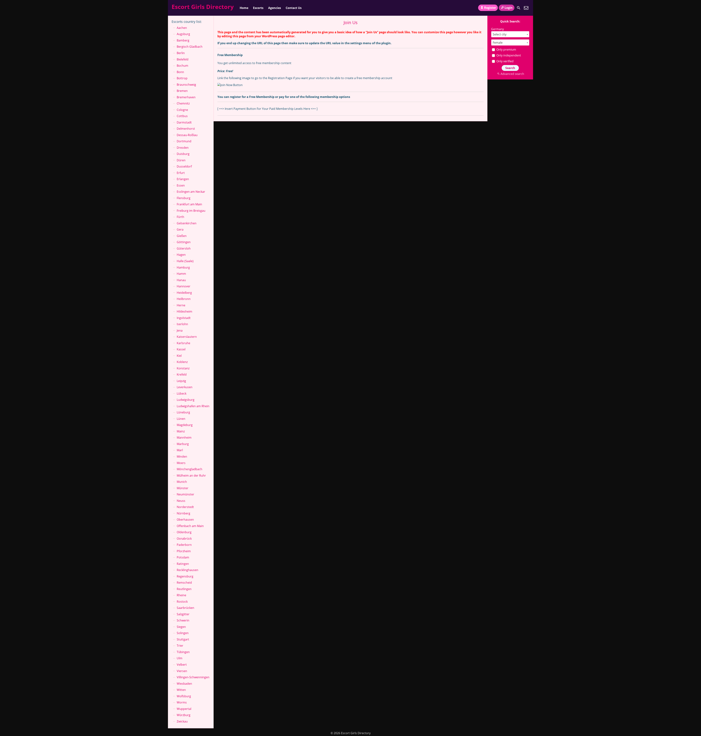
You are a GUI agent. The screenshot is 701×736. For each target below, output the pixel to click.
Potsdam (183, 557)
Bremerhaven (186, 97)
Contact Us (294, 8)
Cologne (182, 110)
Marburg (183, 444)
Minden (182, 456)
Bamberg (183, 40)
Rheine (181, 595)
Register (490, 8)
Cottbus (182, 116)
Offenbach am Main (190, 526)
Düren (181, 160)
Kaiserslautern (187, 337)
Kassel (181, 349)
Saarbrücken (185, 608)
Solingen (183, 633)
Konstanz (183, 368)
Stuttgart (183, 639)
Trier (180, 646)
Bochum (182, 66)
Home (244, 8)
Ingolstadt (184, 318)
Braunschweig (186, 85)
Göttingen (184, 242)
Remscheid (184, 583)
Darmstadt (184, 122)
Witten (181, 690)
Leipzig (181, 381)
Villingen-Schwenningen (193, 677)
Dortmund (184, 141)
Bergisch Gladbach (189, 47)
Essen (181, 185)
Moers (181, 463)
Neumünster (185, 494)
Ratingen (183, 564)
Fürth (180, 217)
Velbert (182, 665)
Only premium (506, 49)
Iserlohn (182, 324)
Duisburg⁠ (183, 154)
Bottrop (182, 78)
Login (509, 8)
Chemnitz (183, 103)
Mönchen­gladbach (189, 469)
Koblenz (182, 362)
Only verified (505, 61)
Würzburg (183, 715)
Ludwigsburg (185, 400)
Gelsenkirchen (186, 223)
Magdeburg (185, 425)
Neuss (181, 501)
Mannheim (184, 437)
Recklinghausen (187, 570)
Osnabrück (184, 539)
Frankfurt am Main (189, 204)
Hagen (181, 255)
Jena (180, 330)
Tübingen (183, 652)
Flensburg (183, 198)
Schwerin (183, 620)
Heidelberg (184, 293)
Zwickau (182, 721)
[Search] (518, 8)
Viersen (182, 671)
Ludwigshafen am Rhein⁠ (193, 406)
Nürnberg (183, 513)
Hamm (181, 274)
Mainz (181, 431)
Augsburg (183, 34)
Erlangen (183, 179)
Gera (180, 229)
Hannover (183, 286)
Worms (182, 702)
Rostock (182, 602)
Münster (182, 488)
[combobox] (510, 34)
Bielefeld (182, 59)
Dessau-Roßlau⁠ (187, 135)
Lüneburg (183, 412)
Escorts (258, 8)
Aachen (182, 28)
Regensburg (185, 576)
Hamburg (183, 267)
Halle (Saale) (185, 261)
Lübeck (181, 393)
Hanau (181, 280)
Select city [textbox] (499, 34)
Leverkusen (184, 387)
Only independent (508, 55)
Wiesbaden (184, 684)
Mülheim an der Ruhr (191, 475)
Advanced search (512, 74)
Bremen (182, 91)
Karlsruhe (183, 343)
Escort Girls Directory (203, 7)
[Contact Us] (526, 8)
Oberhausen (185, 520)
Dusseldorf (184, 166)
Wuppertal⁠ (184, 709)
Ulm (179, 658)
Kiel (179, 356)
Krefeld (182, 374)
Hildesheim (184, 311)
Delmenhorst (186, 129)
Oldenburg (184, 532)
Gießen (182, 236)
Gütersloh (184, 248)
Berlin (181, 53)
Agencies (274, 8)
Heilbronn (184, 299)
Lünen (181, 419)
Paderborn (184, 545)
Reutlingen (184, 589)
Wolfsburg (184, 696)
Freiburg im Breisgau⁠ (191, 211)
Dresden (183, 148)
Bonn (180, 72)
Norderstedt (185, 507)
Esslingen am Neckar (191, 192)
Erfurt (181, 173)
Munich (182, 482)
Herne (181, 305)
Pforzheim (184, 551)
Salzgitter (183, 614)
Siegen (181, 627)
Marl (180, 450)
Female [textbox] (498, 43)
